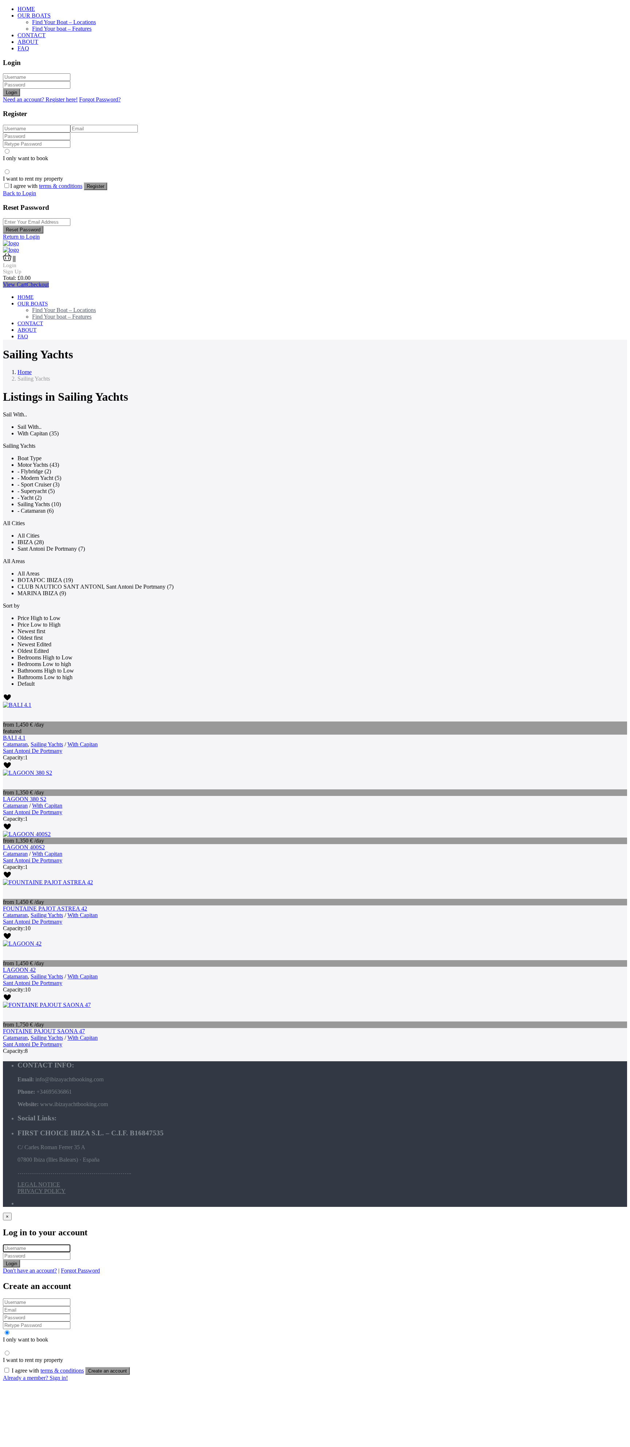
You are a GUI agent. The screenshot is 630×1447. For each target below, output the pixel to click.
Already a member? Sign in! (35, 1378)
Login (11, 92)
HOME (26, 9)
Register (95, 186)
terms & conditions (60, 186)
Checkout (38, 284)
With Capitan (82, 744)
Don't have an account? (30, 1270)
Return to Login (21, 237)
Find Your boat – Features (62, 29)
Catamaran (15, 744)
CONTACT (32, 35)
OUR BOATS (34, 15)
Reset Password (23, 229)
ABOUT (28, 42)
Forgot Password (80, 1270)
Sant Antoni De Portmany (32, 751)
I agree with (46, 186)
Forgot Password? (100, 99)
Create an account (107, 1371)
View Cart (15, 284)
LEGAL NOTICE (39, 1184)
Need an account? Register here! (40, 99)
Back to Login (19, 193)
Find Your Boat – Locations (64, 22)
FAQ (23, 48)
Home (25, 372)
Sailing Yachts (47, 744)
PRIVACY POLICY (42, 1191)
